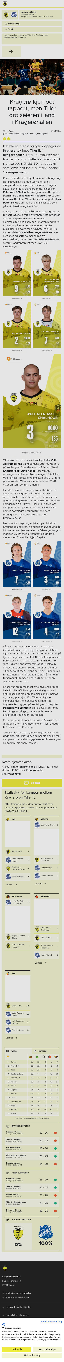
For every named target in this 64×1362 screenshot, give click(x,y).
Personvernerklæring (51, 1321)
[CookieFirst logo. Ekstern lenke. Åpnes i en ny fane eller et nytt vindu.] (3, 1324)
